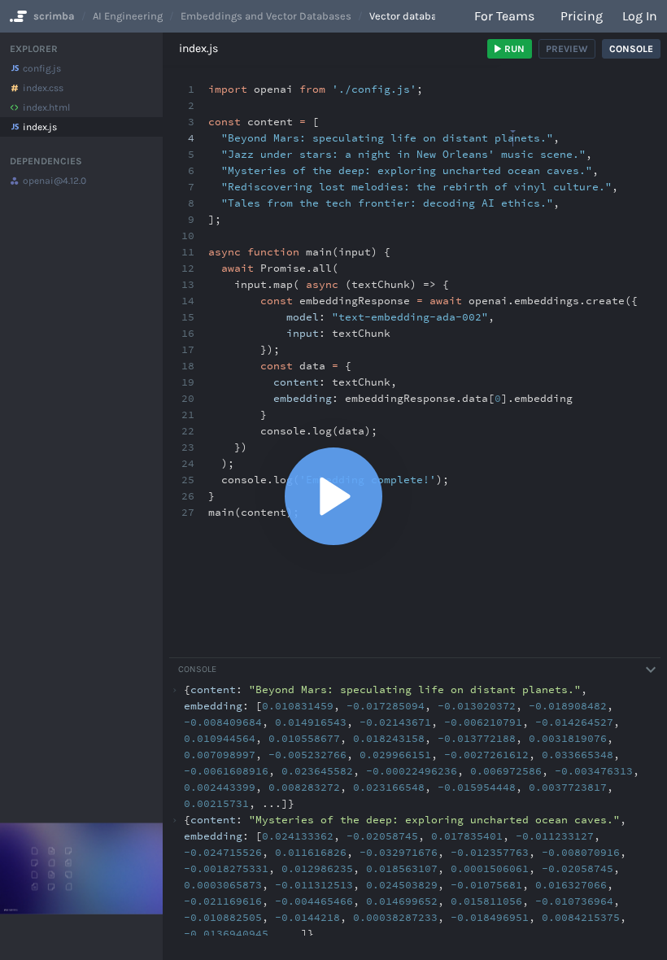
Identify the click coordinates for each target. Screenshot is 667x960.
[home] (16, 16)
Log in (639, 16)
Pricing (581, 16)
